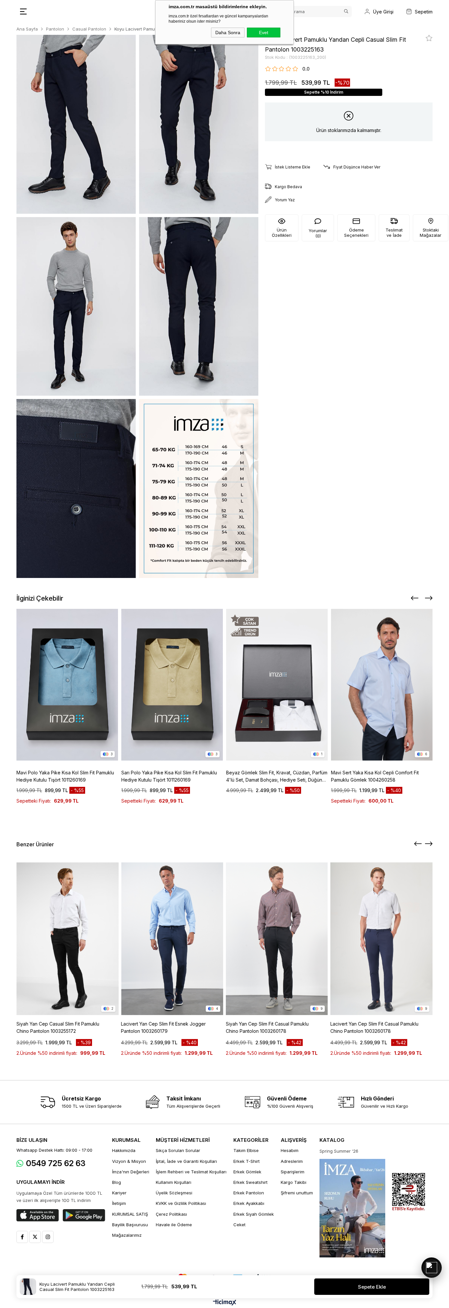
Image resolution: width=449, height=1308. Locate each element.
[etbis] (408, 1192)
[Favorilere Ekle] (429, 38)
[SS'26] (352, 1208)
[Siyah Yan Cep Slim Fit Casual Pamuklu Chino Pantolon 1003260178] (277, 938)
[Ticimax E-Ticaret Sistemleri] (224, 1302)
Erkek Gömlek (247, 1171)
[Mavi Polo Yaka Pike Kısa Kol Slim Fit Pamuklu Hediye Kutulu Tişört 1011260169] (67, 685)
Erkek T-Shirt (246, 1161)
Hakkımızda (123, 1150)
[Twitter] (35, 1237)
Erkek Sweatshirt (250, 1182)
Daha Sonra (227, 32)
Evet (263, 32)
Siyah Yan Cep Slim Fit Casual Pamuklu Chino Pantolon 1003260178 (267, 1027)
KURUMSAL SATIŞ (130, 1214)
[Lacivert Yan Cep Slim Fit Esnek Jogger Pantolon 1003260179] (172, 938)
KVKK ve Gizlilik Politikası (181, 1203)
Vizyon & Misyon (129, 1161)
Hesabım (289, 1150)
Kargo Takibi (293, 1182)
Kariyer (119, 1192)
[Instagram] (48, 1237)
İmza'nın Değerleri (130, 1171)
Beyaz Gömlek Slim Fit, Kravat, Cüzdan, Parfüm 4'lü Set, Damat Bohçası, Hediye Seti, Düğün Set (276, 777)
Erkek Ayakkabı (248, 1203)
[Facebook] (22, 1237)
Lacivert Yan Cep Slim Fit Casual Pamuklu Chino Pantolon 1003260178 (374, 1027)
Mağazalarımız (127, 1235)
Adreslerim (292, 1161)
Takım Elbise (246, 1150)
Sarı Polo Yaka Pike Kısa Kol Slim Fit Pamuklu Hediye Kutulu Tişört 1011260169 (169, 776)
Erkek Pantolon (248, 1192)
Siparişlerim (292, 1171)
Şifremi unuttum (297, 1192)
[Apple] (37, 1215)
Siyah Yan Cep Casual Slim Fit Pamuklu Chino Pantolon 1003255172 (57, 1027)
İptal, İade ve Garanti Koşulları (186, 1161)
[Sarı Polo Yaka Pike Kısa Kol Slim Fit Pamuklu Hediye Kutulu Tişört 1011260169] (172, 685)
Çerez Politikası (171, 1214)
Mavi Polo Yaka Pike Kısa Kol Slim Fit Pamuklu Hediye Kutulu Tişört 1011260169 (65, 776)
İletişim (119, 1203)
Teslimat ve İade (394, 232)
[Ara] (346, 11)
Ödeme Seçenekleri (356, 232)
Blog (116, 1182)
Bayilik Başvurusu (130, 1224)
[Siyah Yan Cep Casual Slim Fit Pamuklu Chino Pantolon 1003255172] (67, 938)
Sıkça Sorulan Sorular (178, 1150)
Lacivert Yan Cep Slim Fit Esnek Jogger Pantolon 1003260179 (163, 1027)
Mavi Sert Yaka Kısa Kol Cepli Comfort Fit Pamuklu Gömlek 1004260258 (375, 776)
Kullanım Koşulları (173, 1182)
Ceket (239, 1224)
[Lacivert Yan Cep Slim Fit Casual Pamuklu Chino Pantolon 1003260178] (381, 938)
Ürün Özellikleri (282, 232)
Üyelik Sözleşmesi (174, 1192)
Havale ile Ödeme (174, 1224)
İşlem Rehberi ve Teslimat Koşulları (191, 1171)
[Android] (84, 1215)
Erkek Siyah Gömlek (253, 1214)
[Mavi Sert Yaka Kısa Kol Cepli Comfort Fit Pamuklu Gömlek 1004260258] (382, 685)
